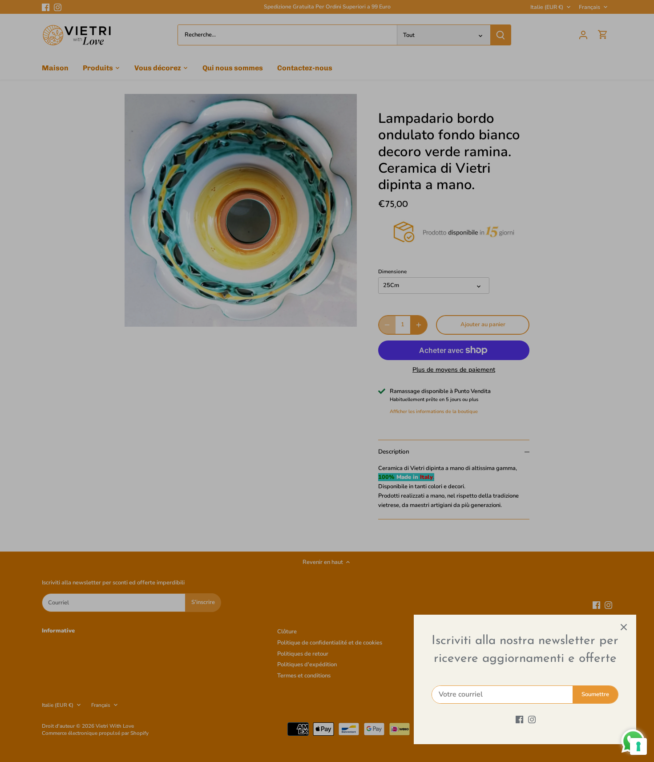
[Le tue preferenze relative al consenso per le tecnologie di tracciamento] (638, 746)
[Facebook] (519, 719)
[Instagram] (532, 719)
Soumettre (595, 694)
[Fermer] (624, 627)
